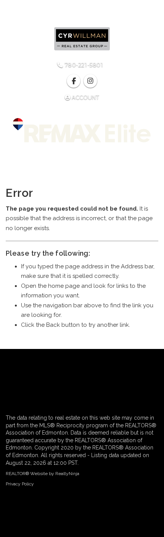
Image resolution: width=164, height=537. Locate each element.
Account (84, 97)
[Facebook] (74, 81)
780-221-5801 (83, 65)
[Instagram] (90, 81)
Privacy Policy (20, 484)
